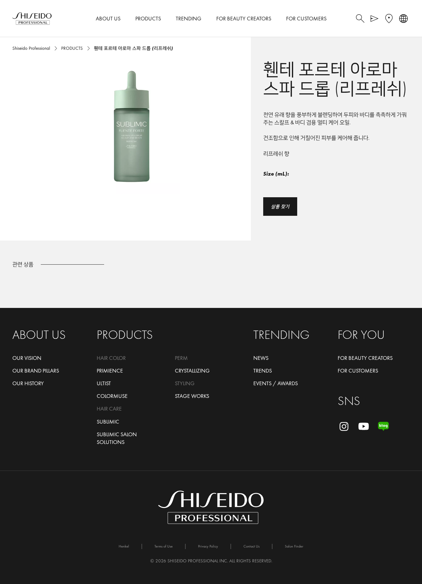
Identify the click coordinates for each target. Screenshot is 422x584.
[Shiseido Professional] (32, 18)
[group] (131, 127)
